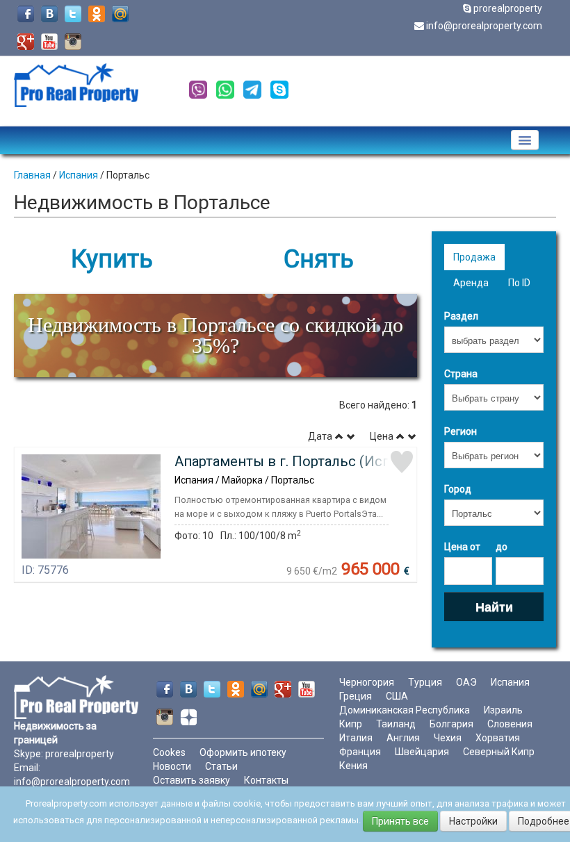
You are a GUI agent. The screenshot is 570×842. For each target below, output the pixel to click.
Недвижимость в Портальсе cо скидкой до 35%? (215, 335)
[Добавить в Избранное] (402, 462)
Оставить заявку (191, 780)
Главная (32, 175)
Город (457, 489)
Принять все (400, 821)
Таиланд (396, 723)
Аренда (471, 282)
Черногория (366, 682)
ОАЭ (466, 682)
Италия (356, 737)
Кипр (350, 723)
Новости (172, 766)
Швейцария (422, 751)
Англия (403, 737)
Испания (78, 175)
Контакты (266, 780)
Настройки (473, 821)
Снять (319, 259)
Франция (360, 751)
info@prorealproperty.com (484, 25)
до (501, 546)
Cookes (169, 752)
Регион (460, 431)
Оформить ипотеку (243, 752)
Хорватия (497, 737)
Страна (461, 373)
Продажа (474, 257)
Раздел (461, 316)
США (397, 696)
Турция (425, 682)
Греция (355, 696)
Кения (353, 765)
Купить (112, 259)
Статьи (221, 766)
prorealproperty (507, 8)
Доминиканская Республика (404, 710)
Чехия (448, 737)
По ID (519, 282)
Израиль (503, 710)
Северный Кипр (499, 751)
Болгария (451, 723)
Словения (509, 723)
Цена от (462, 546)
